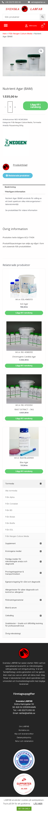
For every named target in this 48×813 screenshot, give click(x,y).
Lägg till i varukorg (35, 105)
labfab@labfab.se (27, 713)
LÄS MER (38, 803)
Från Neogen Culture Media (20, 34)
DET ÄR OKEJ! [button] (24, 809)
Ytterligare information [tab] (15, 192)
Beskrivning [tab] (10, 187)
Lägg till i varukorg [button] (24, 313)
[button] (6, 26)
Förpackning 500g (16, 125)
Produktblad (20, 165)
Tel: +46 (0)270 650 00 (24, 710)
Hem (5, 34)
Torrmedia (37, 122)
